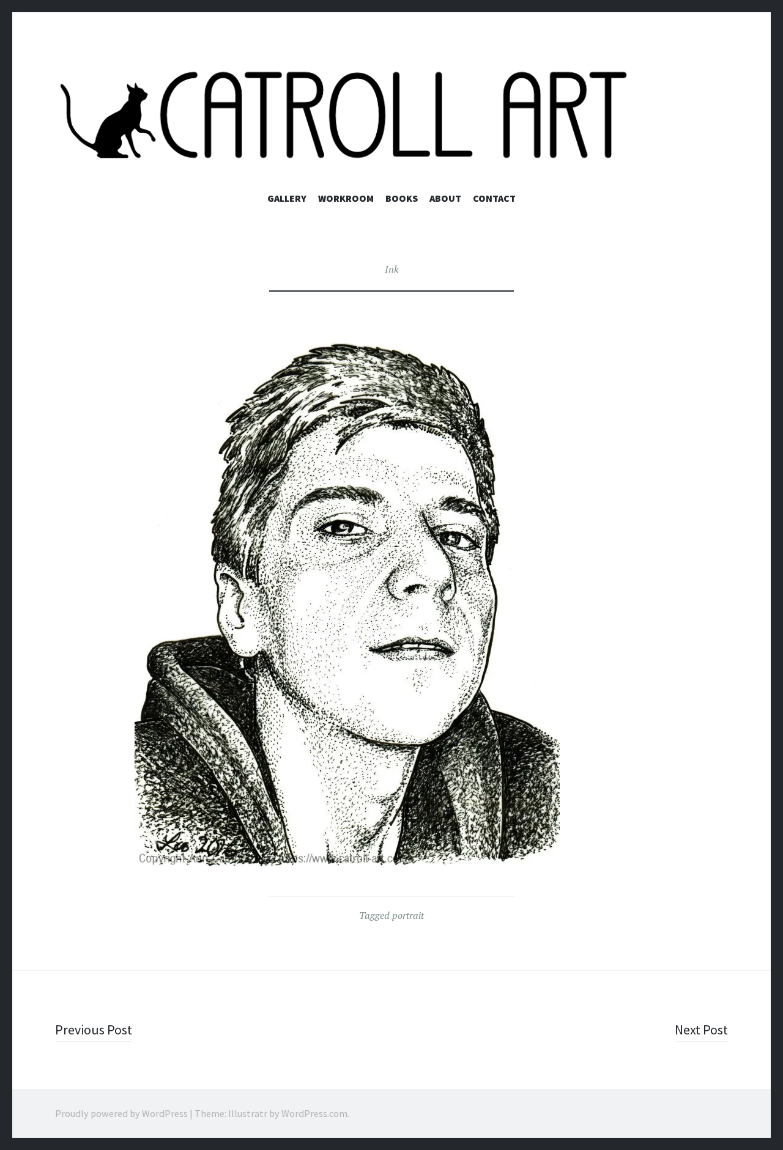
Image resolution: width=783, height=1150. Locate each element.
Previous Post (93, 1029)
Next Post (701, 1029)
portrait (408, 915)
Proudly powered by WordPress (121, 1113)
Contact (494, 198)
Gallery (286, 198)
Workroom (346, 198)
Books (401, 198)
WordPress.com (314, 1113)
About (445, 198)
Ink (392, 269)
